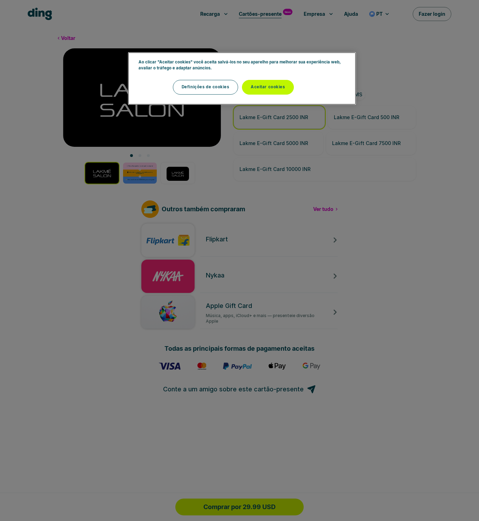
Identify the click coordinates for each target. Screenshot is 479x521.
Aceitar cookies (268, 86)
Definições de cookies (205, 86)
